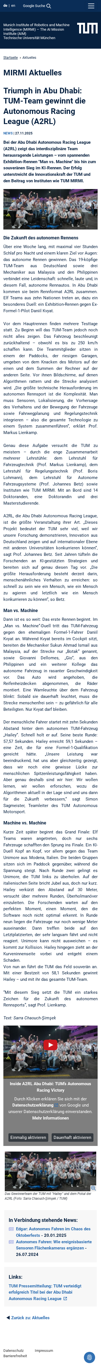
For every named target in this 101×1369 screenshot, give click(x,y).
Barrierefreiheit (15, 1356)
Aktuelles (30, 1317)
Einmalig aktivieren (28, 1137)
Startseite (10, 58)
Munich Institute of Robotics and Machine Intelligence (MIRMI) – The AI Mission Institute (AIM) (36, 29)
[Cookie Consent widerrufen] (89, 1357)
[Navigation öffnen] (91, 6)
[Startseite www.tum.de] (87, 27)
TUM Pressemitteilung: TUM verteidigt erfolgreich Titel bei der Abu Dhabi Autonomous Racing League (45, 1292)
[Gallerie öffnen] (50, 1171)
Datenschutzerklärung (33, 1105)
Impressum (44, 1350)
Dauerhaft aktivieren (72, 1137)
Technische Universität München (29, 38)
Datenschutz (13, 1350)
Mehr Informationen (50, 1118)
